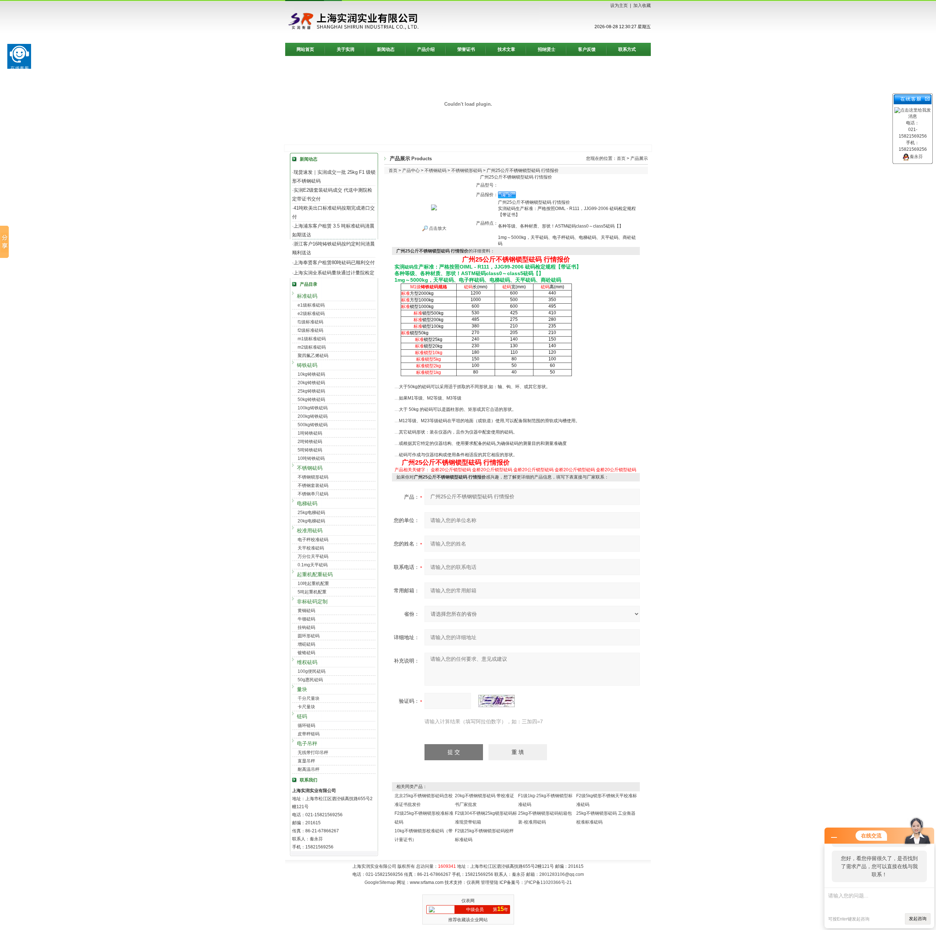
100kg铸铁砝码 (313, 407)
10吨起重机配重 (313, 583)
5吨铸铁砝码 (310, 450)
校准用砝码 (309, 530)
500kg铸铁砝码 (313, 424)
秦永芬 (916, 156)
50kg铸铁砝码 (311, 399)
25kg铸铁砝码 (311, 391)
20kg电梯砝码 (311, 521)
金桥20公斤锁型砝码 (451, 469)
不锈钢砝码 (309, 468)
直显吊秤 (306, 761)
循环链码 (306, 725)
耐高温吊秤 (309, 769)
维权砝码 (307, 662)
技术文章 (506, 49)
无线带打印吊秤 (313, 752)
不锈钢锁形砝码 (313, 477)
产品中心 (411, 170)
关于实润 (345, 49)
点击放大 (437, 228)
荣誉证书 (466, 49)
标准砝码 (307, 296)
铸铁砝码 (307, 365)
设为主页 (619, 5)
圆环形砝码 (309, 635)
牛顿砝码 (306, 619)
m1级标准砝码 (312, 338)
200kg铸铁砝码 (313, 416)
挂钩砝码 (306, 627)
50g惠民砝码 (310, 679)
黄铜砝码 (306, 610)
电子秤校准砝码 (313, 539)
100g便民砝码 (311, 671)
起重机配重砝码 (315, 574)
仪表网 (473, 882)
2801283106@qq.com (561, 874)
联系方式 (627, 49)
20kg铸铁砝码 (311, 382)
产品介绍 (426, 49)
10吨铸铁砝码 (311, 458)
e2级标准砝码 (311, 313)
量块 (302, 689)
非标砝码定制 (312, 601)
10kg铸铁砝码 (311, 374)
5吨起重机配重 (312, 592)
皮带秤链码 (309, 733)
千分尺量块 (309, 698)
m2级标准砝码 (312, 347)
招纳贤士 (546, 49)
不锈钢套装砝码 (313, 485)
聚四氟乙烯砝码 (313, 355)
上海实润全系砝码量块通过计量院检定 (334, 272)
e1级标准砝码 (311, 305)
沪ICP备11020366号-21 (548, 882)
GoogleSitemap (380, 882)
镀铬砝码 (306, 652)
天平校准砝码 (311, 548)
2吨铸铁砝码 (310, 441)
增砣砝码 (306, 644)
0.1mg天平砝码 (313, 564)
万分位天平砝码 (313, 556)
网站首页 (305, 49)
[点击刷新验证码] (496, 701)
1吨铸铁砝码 (310, 433)
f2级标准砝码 (310, 330)
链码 (302, 716)
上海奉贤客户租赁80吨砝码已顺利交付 (334, 262)
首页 (621, 158)
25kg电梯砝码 (311, 512)
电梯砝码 (307, 503)
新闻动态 (386, 49)
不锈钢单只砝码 (313, 493)
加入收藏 (642, 5)
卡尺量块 (306, 706)
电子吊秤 (307, 743)
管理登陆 (489, 882)
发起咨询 (917, 918)
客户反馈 (587, 49)
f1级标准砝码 (310, 322)
